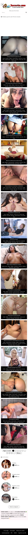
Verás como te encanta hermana (14, 315)
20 (9, 453)
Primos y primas (14, 396)
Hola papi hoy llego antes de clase (14, 367)
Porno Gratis (18, 86)
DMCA (15, 533)
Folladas (10, 58)
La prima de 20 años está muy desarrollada (14, 392)
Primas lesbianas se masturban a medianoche (14, 186)
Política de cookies (20, 530)
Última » (19, 453)
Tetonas (15, 190)
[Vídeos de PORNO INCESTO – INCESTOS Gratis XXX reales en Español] (14, 2)
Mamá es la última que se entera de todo (14, 160)
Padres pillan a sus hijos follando (14, 290)
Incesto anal (21, 58)
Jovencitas (16, 59)
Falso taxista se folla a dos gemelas (14, 444)
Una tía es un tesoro (14, 239)
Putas (15, 60)
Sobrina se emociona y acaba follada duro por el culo (14, 340)
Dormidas (7, 58)
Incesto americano (18, 110)
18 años (4, 368)
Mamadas (14, 111)
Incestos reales (7, 59)
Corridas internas (9, 342)
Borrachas (14, 497)
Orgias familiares (20, 111)
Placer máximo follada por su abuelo (14, 264)
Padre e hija (21, 59)
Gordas (9, 420)
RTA (11, 533)
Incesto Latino (14, 187)
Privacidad (12, 530)
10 (7, 453)
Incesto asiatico (12, 136)
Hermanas (11, 214)
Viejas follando (21, 422)
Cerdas (4, 58)
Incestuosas (13, 59)
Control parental (5, 533)
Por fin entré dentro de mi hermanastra (14, 135)
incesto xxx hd (22, 84)
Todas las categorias (14, 506)
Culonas (9, 266)
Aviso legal (6, 530)
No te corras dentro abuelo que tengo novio (14, 83)
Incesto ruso (17, 84)
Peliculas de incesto (12, 86)
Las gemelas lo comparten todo (14, 212)
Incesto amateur (15, 58)
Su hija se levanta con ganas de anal (14, 56)
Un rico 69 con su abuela (14, 419)
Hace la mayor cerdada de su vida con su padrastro (14, 108)
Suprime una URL (22, 533)
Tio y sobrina (17, 344)
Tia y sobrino (21, 242)
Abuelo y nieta (5, 84)
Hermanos (7, 136)
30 (11, 453)
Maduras (6, 242)
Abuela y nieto (5, 420)
